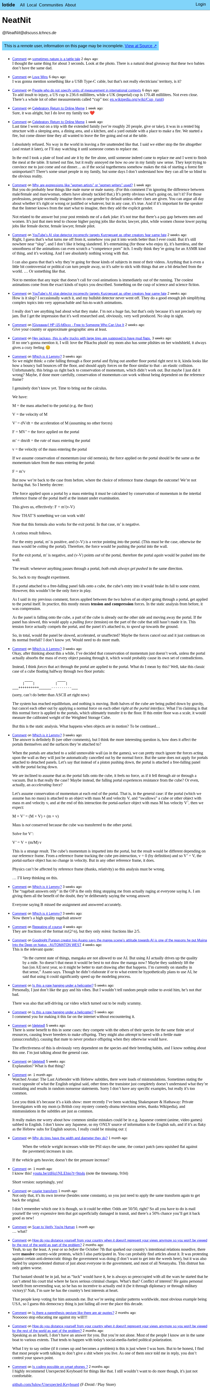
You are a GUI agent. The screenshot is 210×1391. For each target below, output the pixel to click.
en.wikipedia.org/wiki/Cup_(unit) (137, 99)
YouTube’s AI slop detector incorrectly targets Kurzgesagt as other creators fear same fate (99, 235)
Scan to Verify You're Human (53, 1227)
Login (201, 4)
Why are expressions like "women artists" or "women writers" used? (82, 185)
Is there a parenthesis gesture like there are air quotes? (73, 1313)
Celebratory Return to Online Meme (58, 108)
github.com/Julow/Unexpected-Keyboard (45, 1384)
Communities (51, 5)
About (70, 5)
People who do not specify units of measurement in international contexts (86, 90)
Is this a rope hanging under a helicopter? (62, 985)
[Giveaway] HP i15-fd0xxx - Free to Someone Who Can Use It (78, 325)
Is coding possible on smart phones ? (60, 1367)
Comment (19, 59)
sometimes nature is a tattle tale (56, 59)
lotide (8, 4)
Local (32, 5)
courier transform (44, 1191)
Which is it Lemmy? (47, 356)
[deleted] (38, 1025)
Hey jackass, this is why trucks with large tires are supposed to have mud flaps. (91, 338)
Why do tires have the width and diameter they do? (70, 1138)
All (22, 5)
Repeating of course (47, 927)
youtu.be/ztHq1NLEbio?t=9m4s (59, 1173)
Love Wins (40, 77)
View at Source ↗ (141, 46)
